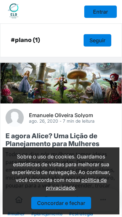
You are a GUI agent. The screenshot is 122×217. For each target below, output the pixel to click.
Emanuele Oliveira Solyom (61, 115)
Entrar (100, 11)
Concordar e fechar (61, 203)
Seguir (97, 40)
